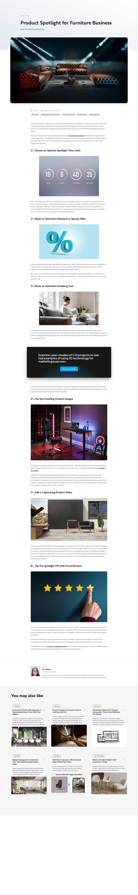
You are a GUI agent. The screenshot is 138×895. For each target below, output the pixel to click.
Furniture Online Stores (68, 115)
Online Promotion (82, 115)
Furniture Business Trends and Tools (50, 115)
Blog (27, 16)
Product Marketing (94, 115)
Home (22, 16)
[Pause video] (103, 536)
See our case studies (69, 369)
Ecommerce (35, 115)
